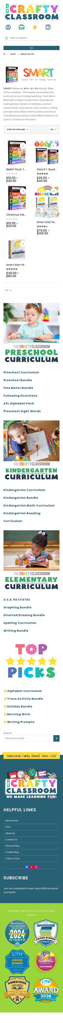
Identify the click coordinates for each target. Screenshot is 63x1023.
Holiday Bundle (19, 706)
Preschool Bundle (18, 380)
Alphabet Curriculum (24, 691)
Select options (23, 146)
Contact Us (11, 839)
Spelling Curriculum (20, 623)
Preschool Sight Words (22, 411)
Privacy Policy (13, 845)
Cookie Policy (12, 852)
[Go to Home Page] (4, 54)
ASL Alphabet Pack (19, 403)
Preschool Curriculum (21, 372)
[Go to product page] (16, 152)
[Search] (56, 738)
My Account (12, 820)
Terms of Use (12, 858)
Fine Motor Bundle (18, 388)
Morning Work (18, 714)
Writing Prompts (20, 722)
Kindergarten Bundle (21, 498)
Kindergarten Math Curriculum (29, 505)
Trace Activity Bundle (25, 699)
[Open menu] (31, 48)
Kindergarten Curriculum (24, 490)
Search (8, 733)
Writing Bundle (16, 631)
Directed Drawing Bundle (24, 615)
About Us (10, 833)
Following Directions (20, 396)
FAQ (8, 827)
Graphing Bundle (17, 607)
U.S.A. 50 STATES (17, 600)
